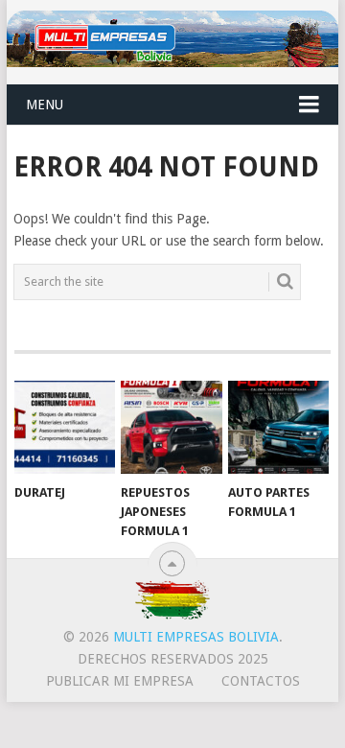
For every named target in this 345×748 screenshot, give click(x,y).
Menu (44, 104)
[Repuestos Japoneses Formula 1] (171, 428)
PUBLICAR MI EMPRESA (120, 681)
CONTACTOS (260, 681)
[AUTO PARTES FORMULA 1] (278, 428)
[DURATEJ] (64, 428)
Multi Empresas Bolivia (196, 636)
